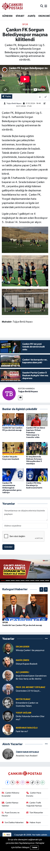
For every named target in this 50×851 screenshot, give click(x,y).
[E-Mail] (20, 397)
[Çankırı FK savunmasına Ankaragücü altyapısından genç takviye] (13, 475)
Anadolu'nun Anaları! (26, 756)
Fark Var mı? (22, 731)
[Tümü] (46, 638)
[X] (12, 782)
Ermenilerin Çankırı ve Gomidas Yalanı (27, 704)
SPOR (25, 24)
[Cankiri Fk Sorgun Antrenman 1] (25, 270)
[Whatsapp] (42, 782)
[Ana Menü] (45, 6)
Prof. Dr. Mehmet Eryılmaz (30, 687)
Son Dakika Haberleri (14, 822)
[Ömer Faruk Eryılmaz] (7, 754)
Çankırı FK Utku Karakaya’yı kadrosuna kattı (34, 485)
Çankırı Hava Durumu (33, 794)
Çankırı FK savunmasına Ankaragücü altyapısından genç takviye (11, 487)
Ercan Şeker (22, 647)
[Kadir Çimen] (7, 662)
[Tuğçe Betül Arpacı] (9, 393)
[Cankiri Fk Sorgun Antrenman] (25, 239)
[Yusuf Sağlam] (7, 716)
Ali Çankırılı (22, 672)
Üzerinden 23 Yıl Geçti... (28, 691)
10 (47, 580)
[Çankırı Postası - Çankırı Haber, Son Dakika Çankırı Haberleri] (12, 6)
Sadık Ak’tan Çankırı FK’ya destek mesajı (22, 625)
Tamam (34, 847)
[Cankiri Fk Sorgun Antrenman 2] (25, 301)
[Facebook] (7, 782)
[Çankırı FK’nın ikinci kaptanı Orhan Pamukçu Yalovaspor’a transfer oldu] (37, 420)
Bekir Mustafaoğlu (27, 728)
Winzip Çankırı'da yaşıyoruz (30, 650)
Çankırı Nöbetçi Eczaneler (10, 794)
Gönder (8, 547)
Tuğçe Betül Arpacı (14, 103)
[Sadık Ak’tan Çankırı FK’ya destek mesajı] (13, 420)
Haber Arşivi (35, 822)
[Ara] (41, 6)
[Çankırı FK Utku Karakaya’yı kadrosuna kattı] (37, 475)
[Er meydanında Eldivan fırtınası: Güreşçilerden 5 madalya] (37, 448)
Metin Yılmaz (23, 699)
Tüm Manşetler (36, 813)
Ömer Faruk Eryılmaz (27, 752)
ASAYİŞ (31, 16)
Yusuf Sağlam (23, 713)
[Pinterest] (17, 782)
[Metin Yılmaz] (7, 702)
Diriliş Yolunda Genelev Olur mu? (30, 718)
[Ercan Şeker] (7, 648)
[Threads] (37, 782)
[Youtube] (27, 782)
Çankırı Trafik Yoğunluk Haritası (34, 804)
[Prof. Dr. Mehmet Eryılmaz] (7, 689)
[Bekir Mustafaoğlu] (7, 729)
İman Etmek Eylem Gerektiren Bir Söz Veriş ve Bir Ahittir (31, 677)
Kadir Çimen (22, 660)
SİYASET (20, 16)
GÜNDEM (7, 16)
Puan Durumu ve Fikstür (11, 814)
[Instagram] (22, 782)
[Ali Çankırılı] (7, 675)
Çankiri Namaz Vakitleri (10, 804)
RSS (8, 835)
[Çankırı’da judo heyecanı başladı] (13, 448)
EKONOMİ (44, 16)
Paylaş (8, 96)
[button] (41, 589)
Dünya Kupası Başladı (26, 664)
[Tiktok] (32, 782)
